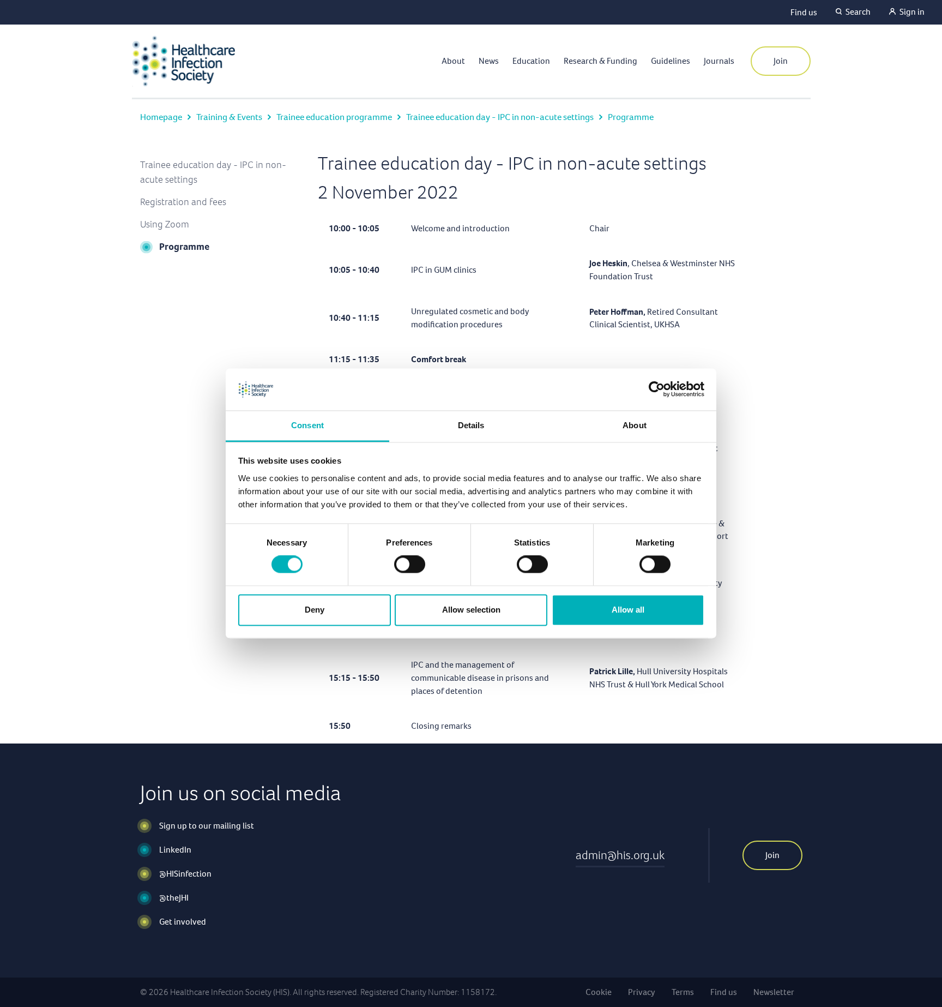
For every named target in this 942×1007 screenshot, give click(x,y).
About (453, 61)
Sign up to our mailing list (206, 825)
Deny (314, 609)
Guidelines (670, 61)
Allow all (628, 609)
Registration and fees (183, 201)
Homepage (161, 117)
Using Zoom (164, 224)
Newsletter (773, 992)
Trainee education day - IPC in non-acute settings (500, 117)
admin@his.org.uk (620, 855)
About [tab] (635, 425)
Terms (683, 992)
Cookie (598, 992)
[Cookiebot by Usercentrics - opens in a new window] (656, 389)
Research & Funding (600, 61)
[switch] (409, 564)
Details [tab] (471, 425)
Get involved (182, 921)
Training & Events (229, 117)
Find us (803, 12)
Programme (184, 246)
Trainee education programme (334, 117)
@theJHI (174, 897)
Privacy (641, 992)
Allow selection (471, 609)
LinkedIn (175, 849)
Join (781, 61)
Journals (719, 61)
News (489, 61)
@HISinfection (185, 873)
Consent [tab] (307, 425)
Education (531, 61)
